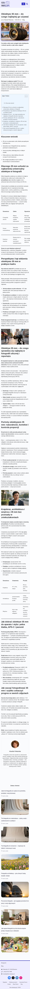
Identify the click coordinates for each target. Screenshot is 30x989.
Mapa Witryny (15, 984)
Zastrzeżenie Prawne (23, 982)
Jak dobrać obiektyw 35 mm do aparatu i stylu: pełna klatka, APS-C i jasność (15, 125)
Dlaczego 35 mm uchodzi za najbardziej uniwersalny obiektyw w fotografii (13, 108)
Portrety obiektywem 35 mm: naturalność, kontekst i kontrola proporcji (13, 118)
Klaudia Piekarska (8, 19)
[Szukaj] (27, 4)
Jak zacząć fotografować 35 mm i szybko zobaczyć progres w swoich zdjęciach (13, 129)
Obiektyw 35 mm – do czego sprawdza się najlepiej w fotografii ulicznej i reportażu (14, 115)
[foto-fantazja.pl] (6, 4)
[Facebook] (9, 977)
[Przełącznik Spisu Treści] (25, 96)
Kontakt (9, 984)
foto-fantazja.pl (13, 987)
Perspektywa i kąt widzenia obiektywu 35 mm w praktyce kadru (14, 111)
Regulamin (5, 982)
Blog (23, 19)
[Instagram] (20, 977)
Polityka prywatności (13, 982)
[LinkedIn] (17, 977)
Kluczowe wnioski (10, 103)
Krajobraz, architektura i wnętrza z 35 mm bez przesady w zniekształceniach (15, 122)
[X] (13, 977)
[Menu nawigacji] (23, 4)
